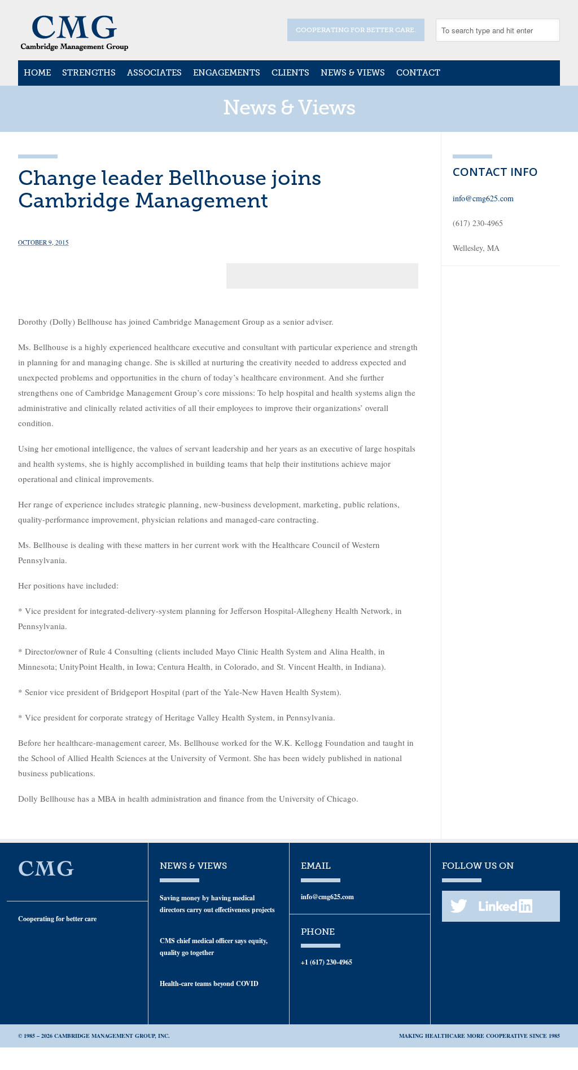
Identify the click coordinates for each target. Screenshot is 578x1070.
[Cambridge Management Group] (74, 47)
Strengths (89, 73)
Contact (418, 73)
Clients (290, 73)
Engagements (226, 73)
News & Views (353, 73)
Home (37, 73)
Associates (154, 73)
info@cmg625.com (483, 198)
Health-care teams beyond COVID (209, 983)
